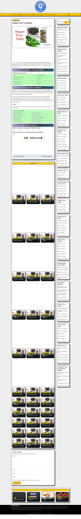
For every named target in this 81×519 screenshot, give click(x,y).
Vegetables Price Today (15, 509)
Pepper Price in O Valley (36, 112)
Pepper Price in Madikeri (18, 278)
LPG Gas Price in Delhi (61, 80)
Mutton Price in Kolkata (62, 125)
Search (66, 22)
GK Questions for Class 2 (62, 188)
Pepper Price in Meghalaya (45, 317)
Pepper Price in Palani (16, 119)
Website (14, 476)
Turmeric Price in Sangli (62, 177)
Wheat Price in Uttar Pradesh (63, 258)
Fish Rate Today (28, 506)
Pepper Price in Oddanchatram (18, 115)
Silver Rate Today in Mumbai (62, 163)
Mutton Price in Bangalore (62, 118)
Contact (54, 14)
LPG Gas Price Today (24, 508)
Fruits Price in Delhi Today (62, 314)
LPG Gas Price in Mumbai (62, 83)
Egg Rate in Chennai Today (62, 37)
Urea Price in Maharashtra (62, 227)
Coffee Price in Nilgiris (61, 206)
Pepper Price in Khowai (18, 394)
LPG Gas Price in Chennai (62, 88)
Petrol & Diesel (40, 14)
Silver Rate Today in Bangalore (63, 155)
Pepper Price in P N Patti (36, 115)
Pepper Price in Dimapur (47, 404)
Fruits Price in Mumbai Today (63, 316)
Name (14, 469)
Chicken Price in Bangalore (62, 53)
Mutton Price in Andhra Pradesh (63, 115)
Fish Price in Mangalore (62, 97)
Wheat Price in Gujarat (61, 256)
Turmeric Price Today (35, 506)
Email (14, 473)
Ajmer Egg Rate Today (61, 42)
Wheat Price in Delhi (61, 251)
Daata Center (32, 513)
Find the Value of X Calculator (63, 299)
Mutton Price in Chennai (62, 120)
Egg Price (14, 14)
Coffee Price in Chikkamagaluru (63, 211)
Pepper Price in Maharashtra (31, 278)
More (50, 14)
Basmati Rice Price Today (54, 508)
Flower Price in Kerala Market (63, 362)
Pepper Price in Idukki (46, 201)
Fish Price (27, 14)
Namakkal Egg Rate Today (62, 29)
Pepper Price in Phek (46, 425)
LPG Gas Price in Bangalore (62, 90)
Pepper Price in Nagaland (47, 278)
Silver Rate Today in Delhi (62, 160)
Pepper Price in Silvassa (33, 404)
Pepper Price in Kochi (18, 240)
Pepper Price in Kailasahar (45, 355)
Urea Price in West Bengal (62, 220)
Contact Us (43, 513)
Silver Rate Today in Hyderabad (63, 165)
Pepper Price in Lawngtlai (33, 435)
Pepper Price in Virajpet (18, 201)
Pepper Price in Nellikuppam (18, 112)
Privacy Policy (48, 513)
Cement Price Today (42, 506)
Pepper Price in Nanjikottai (19, 156)
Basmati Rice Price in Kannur (62, 272)
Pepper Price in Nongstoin (17, 317)
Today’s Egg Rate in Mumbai (62, 39)
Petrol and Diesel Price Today (52, 506)
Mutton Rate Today (22, 506)
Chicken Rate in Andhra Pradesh (63, 73)
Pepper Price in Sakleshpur (31, 240)
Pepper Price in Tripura (46, 394)
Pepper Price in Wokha (32, 394)
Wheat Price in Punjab (61, 246)
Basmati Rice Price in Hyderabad (63, 274)
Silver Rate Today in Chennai (62, 158)
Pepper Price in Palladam (36, 119)
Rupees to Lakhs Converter (62, 297)
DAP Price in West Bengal (62, 328)
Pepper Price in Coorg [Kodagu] (63, 146)
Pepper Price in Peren (32, 425)
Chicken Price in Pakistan (37, 509)
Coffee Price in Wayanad (62, 209)
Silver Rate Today (60, 506)
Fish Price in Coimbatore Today (63, 102)
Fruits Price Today (39, 508)
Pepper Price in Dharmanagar (31, 355)
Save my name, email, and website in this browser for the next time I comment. (26, 480)
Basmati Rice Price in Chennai (63, 267)
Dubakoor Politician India (19, 499)
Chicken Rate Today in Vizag (62, 68)
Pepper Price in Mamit (46, 435)
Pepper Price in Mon (18, 425)
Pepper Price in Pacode (17, 117)
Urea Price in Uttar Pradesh (62, 222)
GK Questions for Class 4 (62, 193)
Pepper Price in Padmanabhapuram (38, 117)
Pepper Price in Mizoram (47, 445)
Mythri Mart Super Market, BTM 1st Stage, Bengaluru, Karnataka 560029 (47, 498)
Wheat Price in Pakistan (62, 243)
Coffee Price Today (17, 508)
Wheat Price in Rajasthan (62, 253)
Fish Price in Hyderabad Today (63, 104)
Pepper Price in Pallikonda (36, 121)
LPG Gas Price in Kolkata (62, 85)
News (46, 14)
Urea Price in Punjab (61, 232)
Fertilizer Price (29, 509)
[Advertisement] (33, 54)
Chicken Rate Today (14, 506)
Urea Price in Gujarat (61, 225)
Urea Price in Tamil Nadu (62, 230)
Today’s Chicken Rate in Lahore (63, 71)
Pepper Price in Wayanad (33, 201)
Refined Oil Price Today (62, 508)
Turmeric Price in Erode (62, 172)
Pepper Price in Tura (32, 317)
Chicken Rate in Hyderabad (60, 499)
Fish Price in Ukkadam (61, 99)
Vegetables (33, 14)
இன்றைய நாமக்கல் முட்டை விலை (63, 44)
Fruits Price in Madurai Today (63, 308)
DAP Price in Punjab (61, 333)
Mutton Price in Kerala (61, 123)
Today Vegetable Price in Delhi (63, 383)
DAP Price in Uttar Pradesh (62, 331)
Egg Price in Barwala (61, 32)
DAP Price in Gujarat (61, 338)
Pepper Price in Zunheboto (17, 404)
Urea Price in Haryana (61, 235)
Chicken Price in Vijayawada (62, 66)
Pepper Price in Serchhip (18, 445)
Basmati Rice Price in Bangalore (63, 269)
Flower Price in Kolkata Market (63, 357)
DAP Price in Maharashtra (62, 341)
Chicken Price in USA (23, 509)
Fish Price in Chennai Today (62, 107)
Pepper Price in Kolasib (18, 435)
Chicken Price (20, 14)
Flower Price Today (32, 508)
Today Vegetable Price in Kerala (63, 385)
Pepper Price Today (16, 20)
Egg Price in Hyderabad (62, 34)
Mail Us (52, 513)
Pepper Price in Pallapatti (17, 121)
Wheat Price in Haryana (62, 248)
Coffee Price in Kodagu (62, 204)
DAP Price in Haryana (61, 336)
